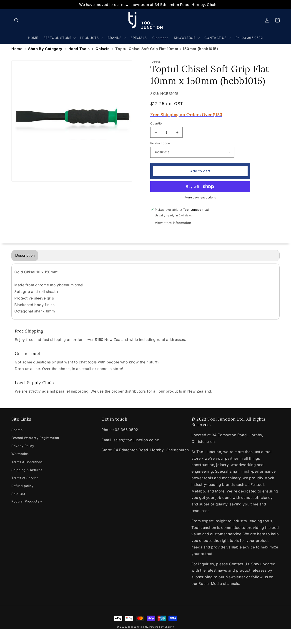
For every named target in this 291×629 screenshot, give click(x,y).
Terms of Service (25, 478)
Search (17, 430)
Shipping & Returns (26, 470)
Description (25, 255)
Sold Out (18, 494)
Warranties (20, 454)
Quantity (156, 123)
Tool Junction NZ (138, 626)
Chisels (102, 48)
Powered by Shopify (161, 626)
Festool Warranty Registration (35, 438)
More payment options (200, 197)
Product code (160, 143)
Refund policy (22, 486)
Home (16, 48)
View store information (173, 223)
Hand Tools (79, 48)
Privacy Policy (22, 446)
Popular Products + (27, 501)
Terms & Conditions (27, 462)
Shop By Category (45, 48)
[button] (16, 20)
